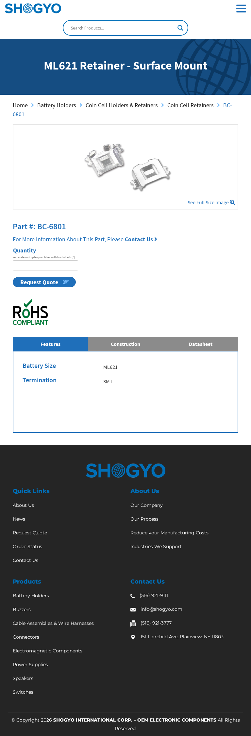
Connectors (26, 637)
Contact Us (139, 239)
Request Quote (39, 282)
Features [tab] (50, 344)
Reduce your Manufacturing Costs (169, 533)
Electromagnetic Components (47, 651)
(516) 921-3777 (156, 623)
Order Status (27, 546)
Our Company (146, 505)
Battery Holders (56, 105)
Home (20, 105)
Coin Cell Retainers (190, 105)
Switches (23, 692)
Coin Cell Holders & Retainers (122, 105)
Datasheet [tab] (200, 344)
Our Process (144, 519)
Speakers (23, 678)
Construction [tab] (125, 344)
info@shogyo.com (161, 609)
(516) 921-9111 (154, 595)
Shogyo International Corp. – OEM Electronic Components (134, 720)
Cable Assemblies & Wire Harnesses (53, 623)
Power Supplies (30, 664)
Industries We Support (156, 546)
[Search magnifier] (180, 27)
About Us (23, 505)
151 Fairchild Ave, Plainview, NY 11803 (182, 637)
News (19, 519)
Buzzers (22, 609)
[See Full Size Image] (125, 167)
